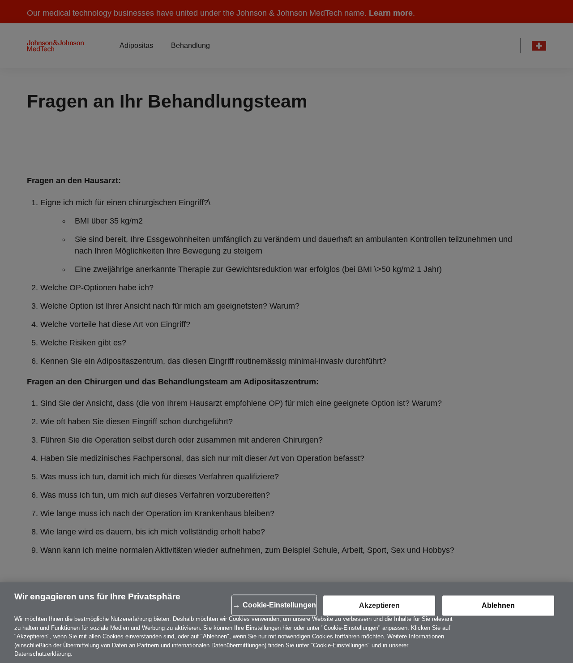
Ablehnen (498, 605)
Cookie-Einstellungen (279, 605)
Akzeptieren (379, 605)
